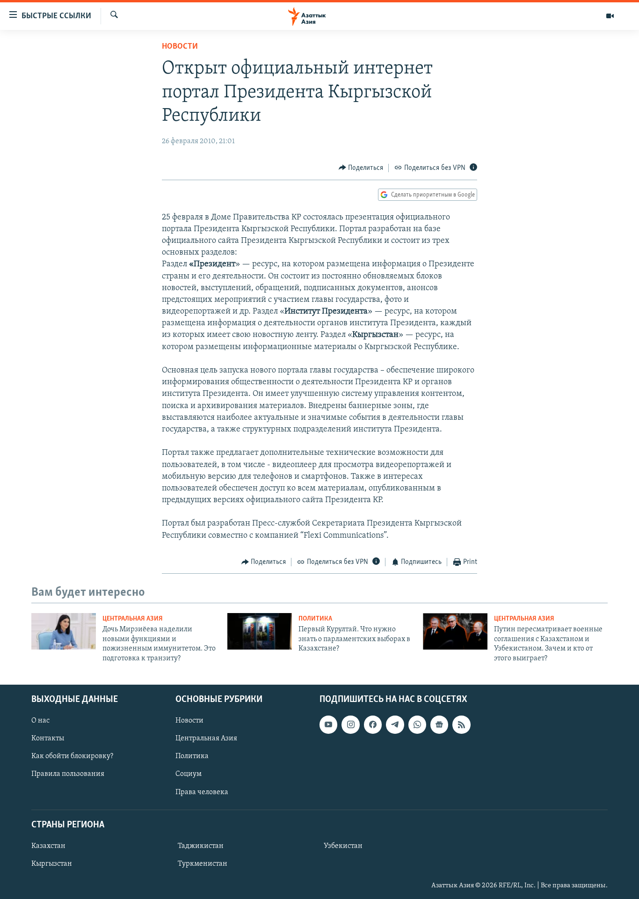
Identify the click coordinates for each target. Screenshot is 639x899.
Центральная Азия (132, 618)
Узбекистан (343, 846)
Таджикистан (201, 846)
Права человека (201, 792)
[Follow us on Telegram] (395, 724)
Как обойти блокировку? (72, 756)
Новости (180, 47)
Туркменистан (202, 864)
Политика (315, 618)
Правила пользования (67, 774)
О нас (40, 720)
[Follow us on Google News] (439, 724)
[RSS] (461, 724)
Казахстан (48, 846)
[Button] (361, 168)
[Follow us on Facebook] (373, 724)
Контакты (47, 738)
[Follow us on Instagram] (350, 724)
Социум (188, 774)
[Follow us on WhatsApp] (417, 724)
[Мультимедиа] (610, 15)
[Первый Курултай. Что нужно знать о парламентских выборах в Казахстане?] (259, 631)
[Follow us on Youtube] (328, 724)
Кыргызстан (51, 864)
